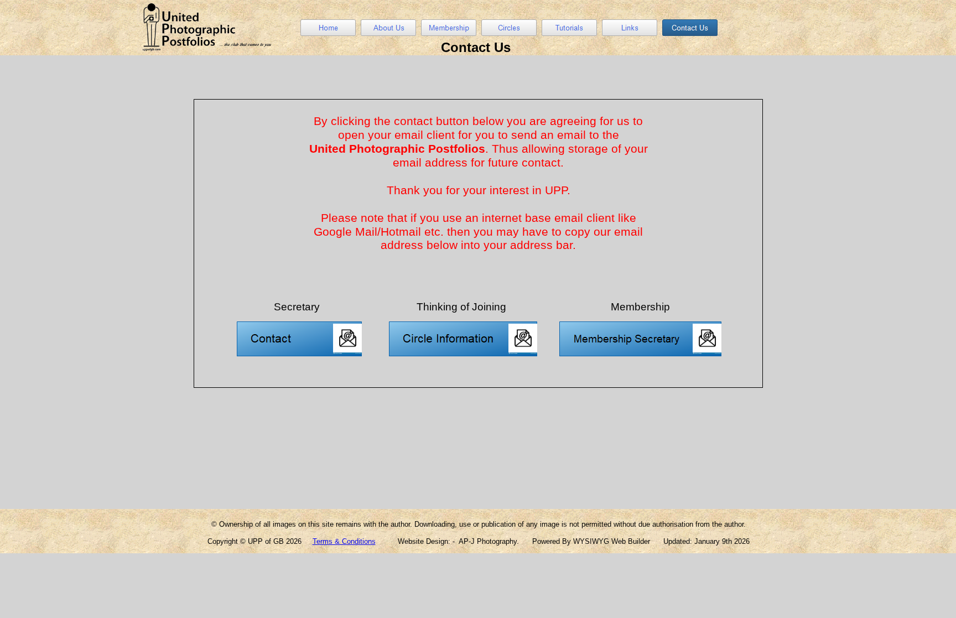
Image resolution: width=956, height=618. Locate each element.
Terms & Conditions (344, 541)
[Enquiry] (299, 325)
